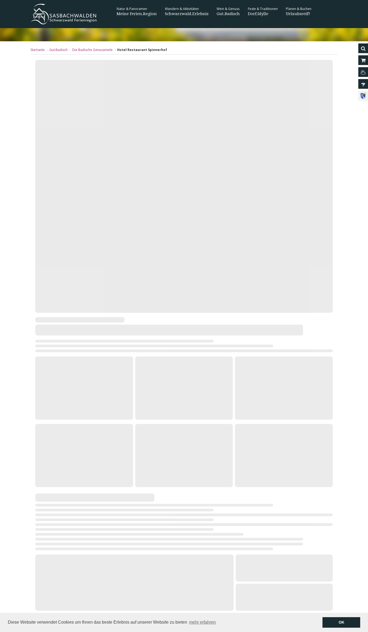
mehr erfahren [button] (202, 622)
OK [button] (341, 622)
